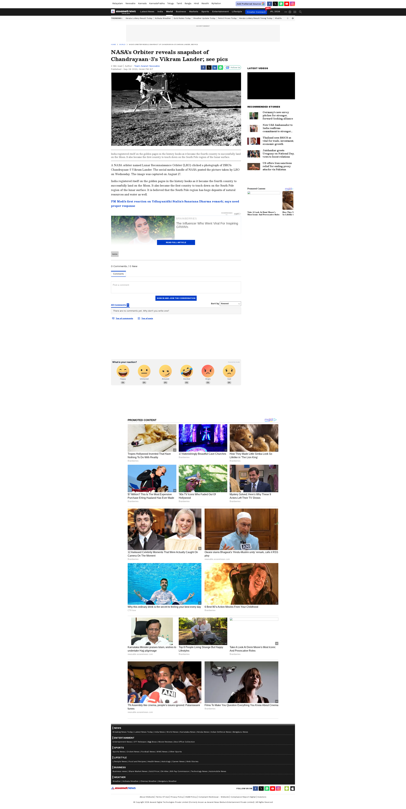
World (169, 11)
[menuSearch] (300, 12)
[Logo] (124, 12)
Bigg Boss (152, 742)
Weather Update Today (204, 18)
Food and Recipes (137, 761)
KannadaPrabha (157, 3)
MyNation (216, 3)
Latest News (147, 11)
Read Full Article (176, 242)
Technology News (199, 771)
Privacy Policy (177, 797)
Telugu (170, 3)
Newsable (130, 3)
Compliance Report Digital (243, 797)
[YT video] (286, 4)
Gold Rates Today (182, 18)
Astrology (165, 761)
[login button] (291, 12)
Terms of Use (162, 797)
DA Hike (164, 771)
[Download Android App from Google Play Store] (286, 788)
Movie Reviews (165, 742)
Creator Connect (256, 12)
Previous (287, 18)
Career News (178, 761)
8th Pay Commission (179, 771)
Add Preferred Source (249, 4)
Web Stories (192, 761)
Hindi (196, 3)
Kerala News (203, 732)
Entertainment (220, 11)
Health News (154, 761)
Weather (117, 781)
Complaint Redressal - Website (213, 797)
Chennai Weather (148, 781)
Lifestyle (237, 11)
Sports (205, 11)
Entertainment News (122, 742)
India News (159, 732)
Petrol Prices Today (227, 18)
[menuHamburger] (295, 12)
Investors (261, 797)
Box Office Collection (184, 742)
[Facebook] (269, 4)
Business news (120, 771)
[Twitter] (275, 4)
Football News (148, 752)
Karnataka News (187, 732)
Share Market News (138, 771)
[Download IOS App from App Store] (292, 788)
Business (181, 11)
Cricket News (133, 752)
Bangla (188, 3)
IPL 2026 (275, 11)
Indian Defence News (221, 732)
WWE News (162, 752)
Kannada (142, 3)
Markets (193, 11)
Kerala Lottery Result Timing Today (255, 18)
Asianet (123, 788)
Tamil (179, 3)
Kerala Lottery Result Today (139, 18)
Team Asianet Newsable (147, 66)
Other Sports (175, 752)
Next (292, 18)
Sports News (119, 752)
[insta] (292, 4)
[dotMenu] (286, 11)
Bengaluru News (240, 732)
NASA (114, 254)
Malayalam (117, 3)
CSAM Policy (191, 797)
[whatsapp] (281, 4)
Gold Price (154, 771)
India (160, 11)
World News (172, 732)
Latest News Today (143, 732)
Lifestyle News (120, 761)
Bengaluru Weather (167, 781)
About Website (147, 797)
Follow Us (235, 67)
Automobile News (217, 771)
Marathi (205, 3)
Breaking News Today (123, 732)
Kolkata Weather (163, 18)
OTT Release (140, 742)
